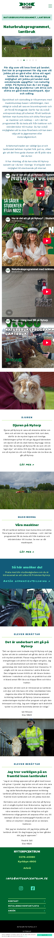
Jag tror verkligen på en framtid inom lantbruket (27, 774)
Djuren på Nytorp (27, 425)
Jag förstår (44, 935)
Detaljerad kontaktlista (23, 905)
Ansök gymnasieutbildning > (27, 581)
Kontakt (13, 901)
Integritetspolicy (27, 927)
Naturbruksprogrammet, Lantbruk (27, 17)
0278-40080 (27, 857)
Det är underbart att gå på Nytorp (27, 644)
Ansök (12, 910)
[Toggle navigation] (50, 6)
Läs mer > (27, 464)
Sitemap (27, 931)
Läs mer (25, 936)
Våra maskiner (27, 525)
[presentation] (5, 49)
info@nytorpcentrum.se (27, 878)
